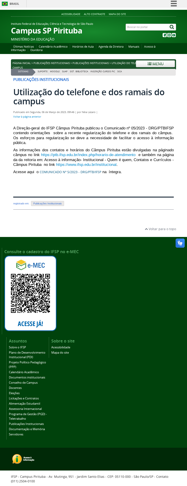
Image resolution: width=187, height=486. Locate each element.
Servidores (16, 434)
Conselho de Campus (23, 383)
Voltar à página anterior (27, 116)
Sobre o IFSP (17, 347)
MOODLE (55, 71)
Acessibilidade (70, 14)
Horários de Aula (83, 47)
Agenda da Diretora (111, 47)
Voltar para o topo (162, 229)
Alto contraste (94, 14)
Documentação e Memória (27, 429)
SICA (119, 71)
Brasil (14, 4)
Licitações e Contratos (24, 398)
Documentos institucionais (27, 377)
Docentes (15, 388)
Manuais (133, 47)
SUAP (65, 71)
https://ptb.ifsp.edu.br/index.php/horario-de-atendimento (88, 155)
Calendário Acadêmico (53, 47)
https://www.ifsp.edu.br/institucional (86, 164)
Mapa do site (117, 14)
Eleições (14, 393)
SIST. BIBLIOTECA (79, 71)
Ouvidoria (36, 50)
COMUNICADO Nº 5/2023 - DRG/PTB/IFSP (70, 172)
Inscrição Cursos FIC (102, 71)
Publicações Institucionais (52, 63)
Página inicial (22, 63)
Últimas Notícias (23, 47)
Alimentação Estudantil (24, 404)
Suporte (43, 71)
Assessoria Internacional (25, 409)
